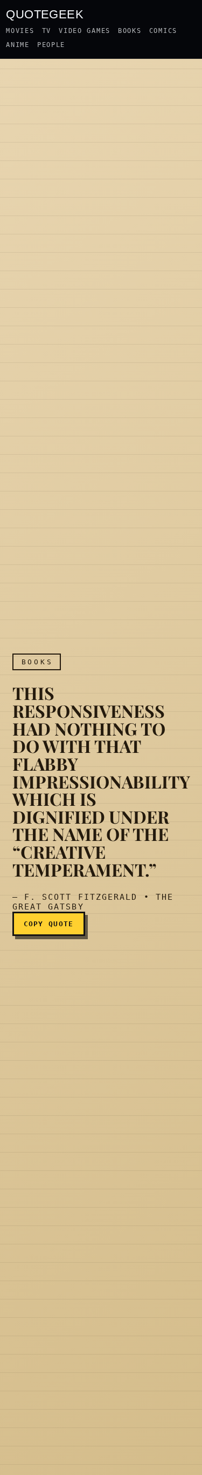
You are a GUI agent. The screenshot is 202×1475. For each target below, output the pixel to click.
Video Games (84, 31)
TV (46, 31)
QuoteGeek (44, 13)
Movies (20, 31)
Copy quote (49, 924)
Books (130, 31)
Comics (163, 31)
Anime (18, 45)
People (51, 45)
